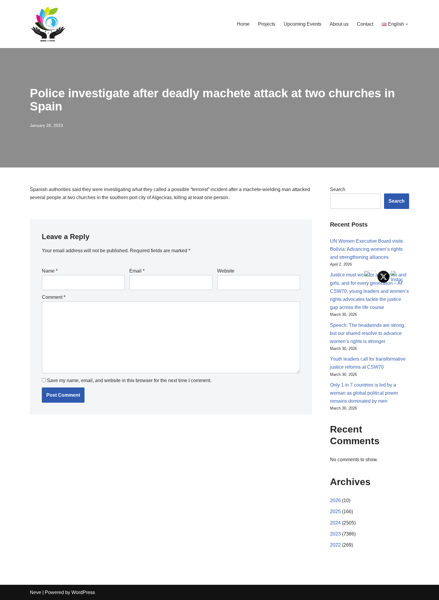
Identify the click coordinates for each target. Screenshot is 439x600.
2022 (335, 544)
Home (243, 24)
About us (339, 24)
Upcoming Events (302, 24)
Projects (266, 24)
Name (50, 270)
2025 (335, 511)
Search (337, 189)
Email (137, 270)
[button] (407, 24)
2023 (335, 533)
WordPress (83, 592)
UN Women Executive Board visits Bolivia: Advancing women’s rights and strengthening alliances (366, 249)
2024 (335, 522)
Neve (35, 592)
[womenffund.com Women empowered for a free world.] (48, 24)
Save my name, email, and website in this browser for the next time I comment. (129, 380)
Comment (53, 297)
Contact (365, 24)
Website (225, 270)
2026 (335, 500)
